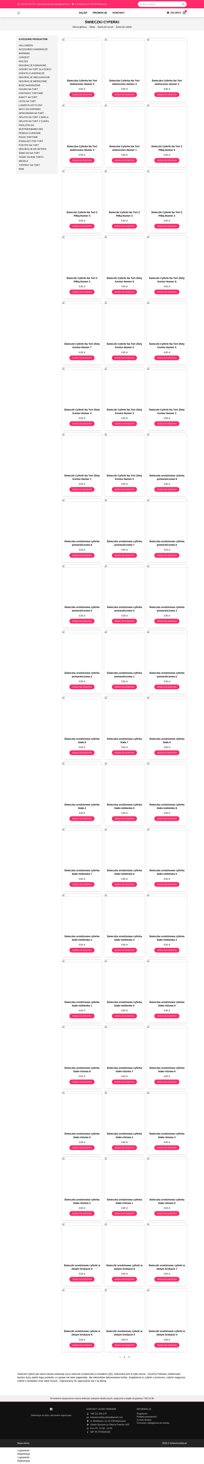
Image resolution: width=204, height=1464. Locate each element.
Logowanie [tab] (23, 1450)
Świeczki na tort (29, 153)
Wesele (23, 161)
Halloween (26, 45)
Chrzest (24, 57)
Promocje (100, 12)
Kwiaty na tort (28, 97)
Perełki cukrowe (30, 133)
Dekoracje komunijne (32, 65)
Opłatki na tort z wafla (33, 117)
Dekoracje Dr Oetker (32, 149)
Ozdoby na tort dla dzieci (35, 69)
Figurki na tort (28, 89)
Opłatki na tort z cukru (34, 121)
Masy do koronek (30, 109)
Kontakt (119, 12)
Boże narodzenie (29, 85)
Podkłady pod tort (31, 141)
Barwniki (24, 53)
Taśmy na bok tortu (31, 157)
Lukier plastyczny (30, 105)
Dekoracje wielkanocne (34, 77)
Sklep (83, 12)
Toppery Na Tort (29, 165)
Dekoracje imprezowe (33, 81)
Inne (21, 169)
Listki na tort (27, 101)
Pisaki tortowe (28, 137)
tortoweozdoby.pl (178, 1443)
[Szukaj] (183, 4)
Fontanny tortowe (31, 93)
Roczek (23, 61)
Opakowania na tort (31, 113)
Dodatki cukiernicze (32, 73)
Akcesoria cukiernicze (33, 49)
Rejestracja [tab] (23, 1454)
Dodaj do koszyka (82, 94)
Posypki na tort (29, 145)
